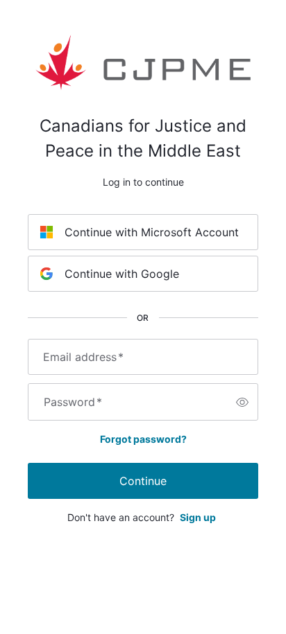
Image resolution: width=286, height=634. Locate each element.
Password (73, 402)
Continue (143, 481)
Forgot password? (143, 439)
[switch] (242, 402)
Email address (83, 357)
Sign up (198, 517)
